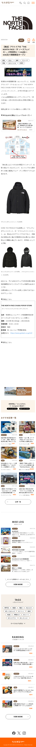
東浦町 (30, 708)
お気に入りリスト (28, 3)
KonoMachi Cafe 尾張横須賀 (20, 559)
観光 (10, 444)
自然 (29, 495)
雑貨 (14, 608)
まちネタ (29, 608)
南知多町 (32, 469)
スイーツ (26, 614)
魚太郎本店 (15, 531)
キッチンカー (24, 618)
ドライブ (6, 444)
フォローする (25, 408)
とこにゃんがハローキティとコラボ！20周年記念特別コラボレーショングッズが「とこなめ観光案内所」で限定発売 (23, 651)
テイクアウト (12, 618)
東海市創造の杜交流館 (18, 550)
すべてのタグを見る (17, 623)
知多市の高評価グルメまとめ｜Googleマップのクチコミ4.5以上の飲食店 (24, 691)
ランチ (2, 444)
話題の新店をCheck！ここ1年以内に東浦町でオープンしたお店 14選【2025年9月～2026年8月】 (23, 705)
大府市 (13, 443)
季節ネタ (17, 614)
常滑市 (32, 443)
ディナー (6, 495)
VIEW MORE (18, 584)
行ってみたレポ (8, 469)
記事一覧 (18, 502)
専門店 (7, 608)
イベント (21, 495)
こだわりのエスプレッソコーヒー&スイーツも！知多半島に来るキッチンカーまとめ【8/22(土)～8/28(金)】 (24, 679)
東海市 (32, 494)
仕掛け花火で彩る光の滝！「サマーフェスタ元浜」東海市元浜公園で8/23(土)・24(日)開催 (24, 664)
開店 (29, 444)
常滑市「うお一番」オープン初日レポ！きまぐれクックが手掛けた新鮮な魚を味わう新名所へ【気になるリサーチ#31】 (26, 441)
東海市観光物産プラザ (18, 540)
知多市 (30, 694)
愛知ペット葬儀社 (17, 568)
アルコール (25, 444)
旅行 (27, 469)
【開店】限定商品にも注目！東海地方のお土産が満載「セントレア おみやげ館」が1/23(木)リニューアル (24, 127)
